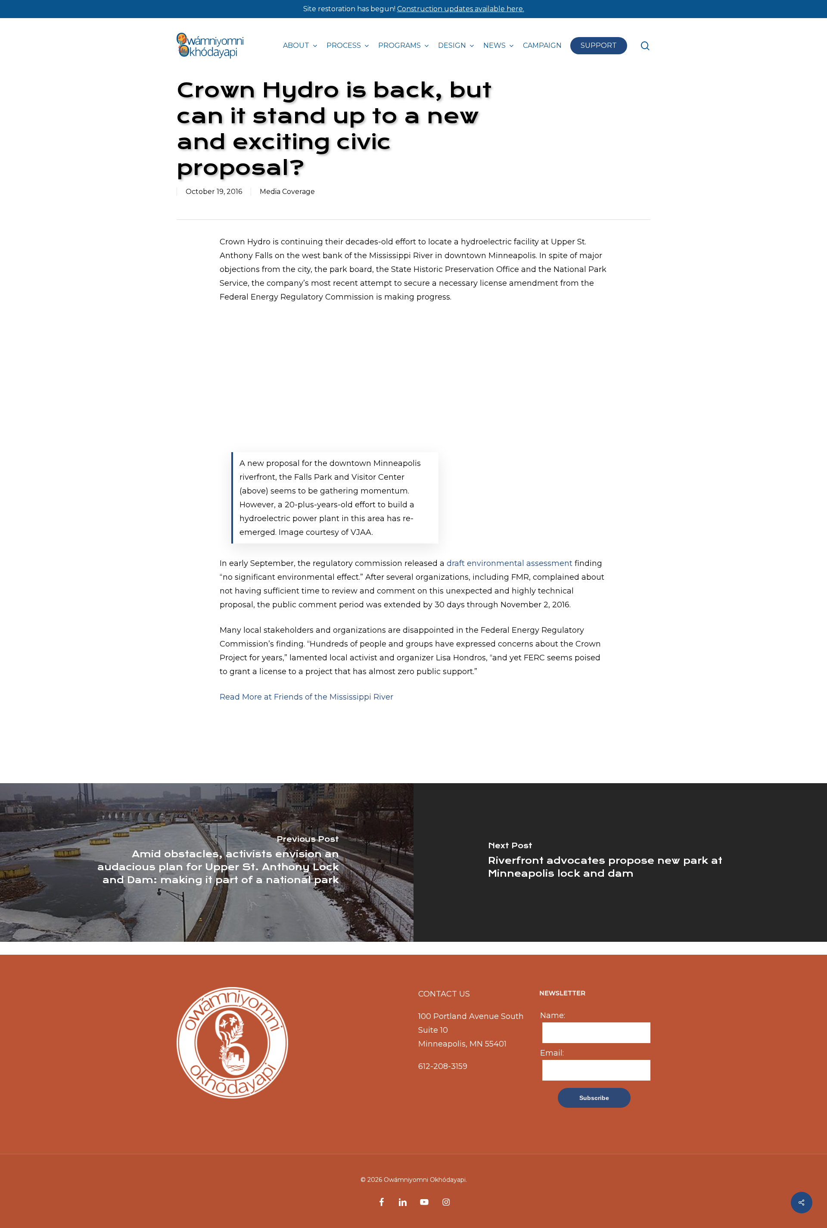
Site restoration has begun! (413, 9)
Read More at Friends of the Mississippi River (306, 697)
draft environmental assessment (509, 563)
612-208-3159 (442, 1066)
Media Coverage (287, 191)
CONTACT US (444, 994)
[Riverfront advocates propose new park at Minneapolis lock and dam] (620, 862)
